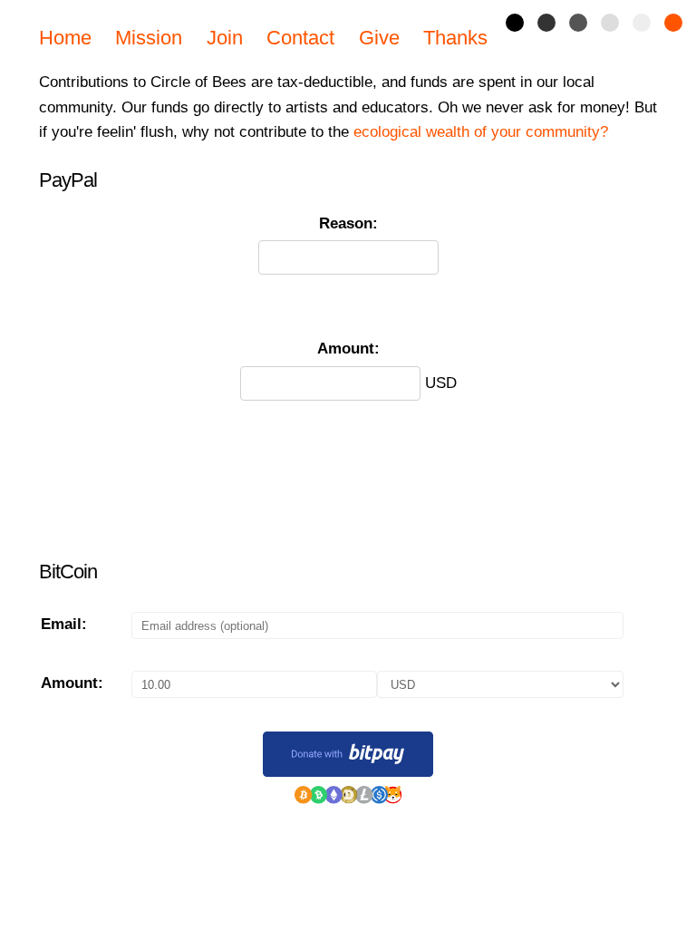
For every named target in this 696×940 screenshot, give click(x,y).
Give (379, 37)
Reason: (348, 223)
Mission (148, 37)
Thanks (455, 37)
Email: (64, 624)
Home (65, 37)
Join (225, 37)
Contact (300, 37)
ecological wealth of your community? (480, 131)
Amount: (348, 348)
